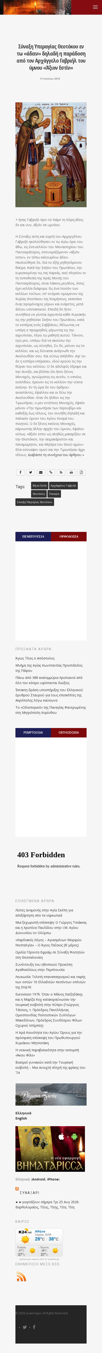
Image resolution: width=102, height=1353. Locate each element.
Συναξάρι (29, 1193)
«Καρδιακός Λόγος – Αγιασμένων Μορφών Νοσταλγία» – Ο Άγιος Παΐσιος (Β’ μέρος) (48, 942)
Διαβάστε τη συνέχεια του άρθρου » (56, 454)
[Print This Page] (71, 472)
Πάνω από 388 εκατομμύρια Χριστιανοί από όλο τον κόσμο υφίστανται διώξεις (49, 680)
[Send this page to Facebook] (20, 472)
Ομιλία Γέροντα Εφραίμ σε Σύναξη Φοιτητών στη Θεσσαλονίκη (50, 955)
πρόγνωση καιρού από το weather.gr (39, 1259)
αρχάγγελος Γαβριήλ (63, 485)
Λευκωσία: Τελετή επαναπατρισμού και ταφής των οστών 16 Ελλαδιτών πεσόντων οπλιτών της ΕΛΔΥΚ (50, 981)
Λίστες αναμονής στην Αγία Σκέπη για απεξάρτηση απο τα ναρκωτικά (44, 913)
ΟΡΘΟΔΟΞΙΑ (69, 536)
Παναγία (54, 494)
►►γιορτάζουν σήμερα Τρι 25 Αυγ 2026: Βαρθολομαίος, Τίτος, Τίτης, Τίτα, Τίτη (47, 1204)
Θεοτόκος (39, 494)
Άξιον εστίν (40, 485)
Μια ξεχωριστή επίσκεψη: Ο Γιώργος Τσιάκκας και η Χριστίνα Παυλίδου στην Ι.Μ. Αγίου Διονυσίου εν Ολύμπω (51, 927)
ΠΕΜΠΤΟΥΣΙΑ (33, 536)
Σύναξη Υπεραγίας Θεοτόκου (34, 502)
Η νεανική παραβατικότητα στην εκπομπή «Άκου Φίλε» (47, 1052)
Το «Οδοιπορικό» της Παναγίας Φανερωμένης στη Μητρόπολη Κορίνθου (50, 710)
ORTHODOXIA (69, 732)
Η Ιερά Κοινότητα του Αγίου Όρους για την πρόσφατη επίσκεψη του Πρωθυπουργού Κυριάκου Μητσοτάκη (48, 1037)
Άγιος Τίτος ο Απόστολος (35, 658)
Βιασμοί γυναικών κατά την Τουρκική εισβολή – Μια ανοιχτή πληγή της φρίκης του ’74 (50, 1067)
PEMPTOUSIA (33, 732)
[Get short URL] (51, 472)
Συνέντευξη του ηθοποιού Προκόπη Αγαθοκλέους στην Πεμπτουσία (43, 967)
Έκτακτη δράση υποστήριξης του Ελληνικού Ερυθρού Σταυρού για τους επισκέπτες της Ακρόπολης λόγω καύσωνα (49, 695)
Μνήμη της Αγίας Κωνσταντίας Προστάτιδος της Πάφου (49, 668)
